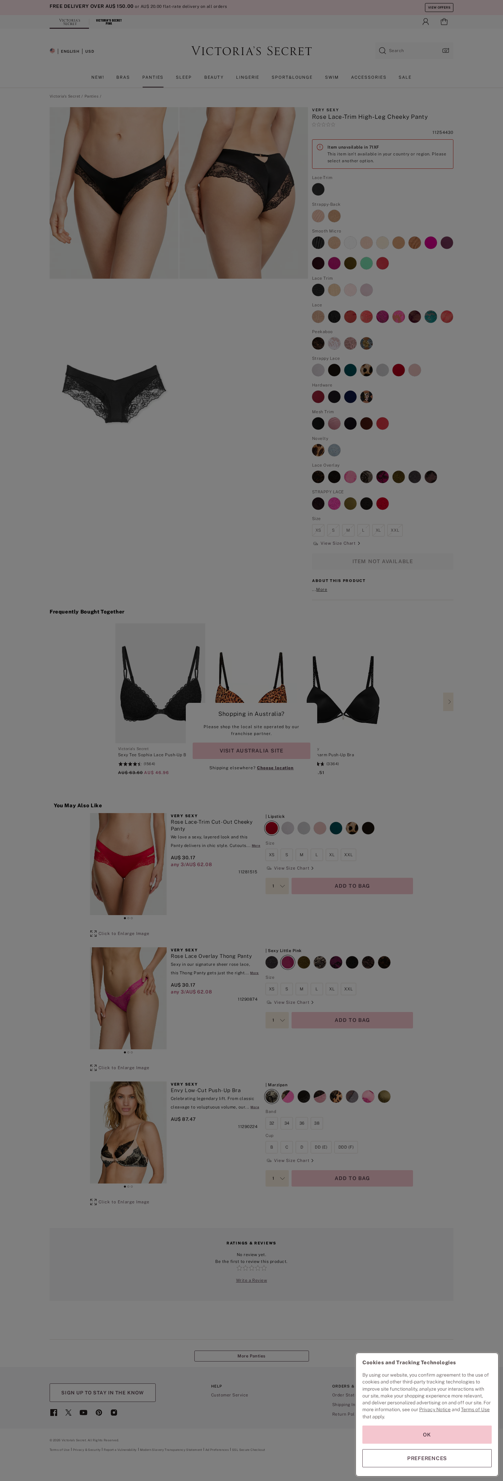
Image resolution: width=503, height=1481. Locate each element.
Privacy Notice (435, 1409)
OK (427, 1435)
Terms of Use (475, 1409)
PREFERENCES (427, 1458)
